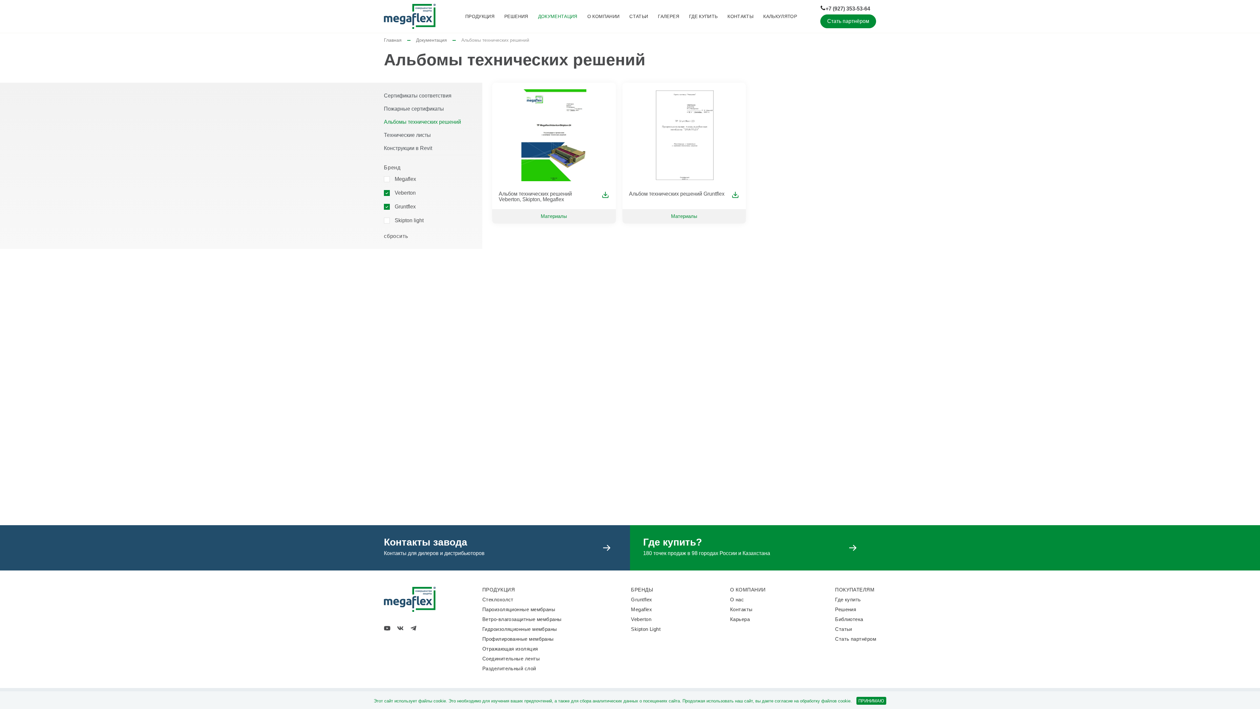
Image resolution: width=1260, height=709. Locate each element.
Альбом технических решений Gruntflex (676, 194)
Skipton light (409, 220)
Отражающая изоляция (510, 649)
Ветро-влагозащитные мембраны (522, 619)
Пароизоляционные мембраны (518, 609)
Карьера (740, 619)
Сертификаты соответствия (418, 95)
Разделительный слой (509, 668)
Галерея (668, 16)
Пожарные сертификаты (414, 109)
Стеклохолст (498, 599)
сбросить (396, 236)
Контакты (740, 16)
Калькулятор (780, 16)
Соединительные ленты (511, 658)
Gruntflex (405, 206)
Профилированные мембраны (518, 639)
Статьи (638, 16)
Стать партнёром (848, 21)
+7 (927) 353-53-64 (848, 8)
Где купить (703, 16)
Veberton (405, 193)
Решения (516, 16)
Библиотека (849, 619)
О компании (603, 16)
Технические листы (407, 135)
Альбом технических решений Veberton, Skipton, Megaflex (535, 197)
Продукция (479, 16)
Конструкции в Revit (408, 148)
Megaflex (405, 179)
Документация (558, 16)
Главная (393, 40)
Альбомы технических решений (422, 122)
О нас (737, 599)
